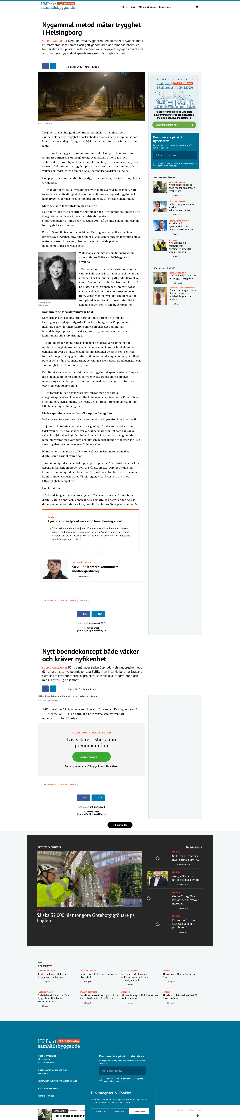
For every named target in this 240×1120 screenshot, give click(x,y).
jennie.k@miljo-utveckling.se (91, 630)
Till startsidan (120, 824)
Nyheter (124, 7)
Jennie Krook (92, 66)
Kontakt (41, 1095)
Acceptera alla (139, 1111)
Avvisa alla (119, 1111)
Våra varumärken (69, 1110)
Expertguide (165, 7)
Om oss (51, 1095)
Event (133, 7)
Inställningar (100, 1111)
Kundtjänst (85, 1110)
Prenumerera (88, 757)
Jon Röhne (43, 1073)
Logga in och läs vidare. (104, 766)
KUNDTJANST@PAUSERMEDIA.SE (63, 1081)
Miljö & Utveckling (148, 7)
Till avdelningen (194, 847)
